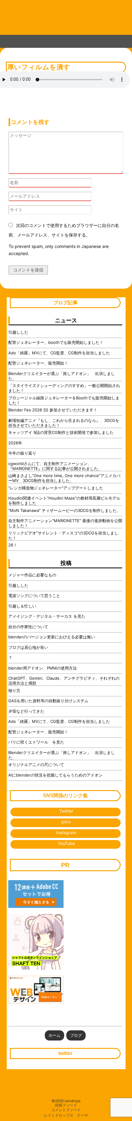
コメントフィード (66, 1110)
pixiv (66, 821)
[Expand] (6, 40)
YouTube (66, 843)
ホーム (54, 1035)
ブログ (76, 1035)
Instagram (66, 832)
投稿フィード (66, 1105)
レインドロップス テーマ (66, 1115)
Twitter (66, 811)
